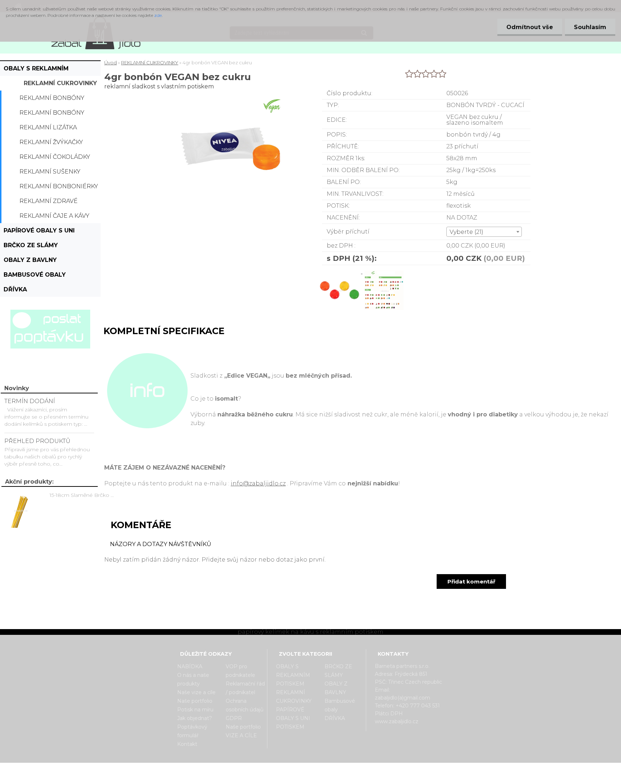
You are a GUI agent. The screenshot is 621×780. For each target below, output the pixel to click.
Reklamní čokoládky (54, 156)
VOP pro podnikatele (240, 670)
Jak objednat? (194, 718)
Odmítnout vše (529, 27)
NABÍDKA (189, 666)
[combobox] (483, 232)
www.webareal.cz (339, 769)
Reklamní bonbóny (51, 97)
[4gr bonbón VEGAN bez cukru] (340, 271)
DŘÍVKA (15, 289)
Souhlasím (590, 27)
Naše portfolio (194, 701)
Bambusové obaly (35, 274)
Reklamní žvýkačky (51, 142)
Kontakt (187, 744)
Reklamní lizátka (48, 127)
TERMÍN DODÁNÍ (29, 401)
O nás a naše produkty (193, 679)
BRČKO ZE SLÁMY (31, 245)
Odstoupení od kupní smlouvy (319, 774)
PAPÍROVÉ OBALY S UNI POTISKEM (39, 232)
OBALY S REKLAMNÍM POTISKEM (36, 70)
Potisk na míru (195, 709)
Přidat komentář (471, 581)
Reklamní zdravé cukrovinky (48, 203)
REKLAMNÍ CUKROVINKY (60, 83)
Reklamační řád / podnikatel (245, 688)
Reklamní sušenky (49, 171)
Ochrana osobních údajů (244, 705)
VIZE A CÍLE (241, 735)
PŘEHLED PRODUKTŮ (37, 441)
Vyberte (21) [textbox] (466, 232)
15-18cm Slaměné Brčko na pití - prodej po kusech (83, 495)
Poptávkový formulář (192, 731)
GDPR (234, 718)
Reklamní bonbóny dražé (51, 114)
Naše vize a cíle (196, 692)
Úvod (110, 62)
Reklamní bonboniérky (58, 186)
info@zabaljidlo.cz (258, 483)
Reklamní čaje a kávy (54, 215)
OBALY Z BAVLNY (30, 260)
